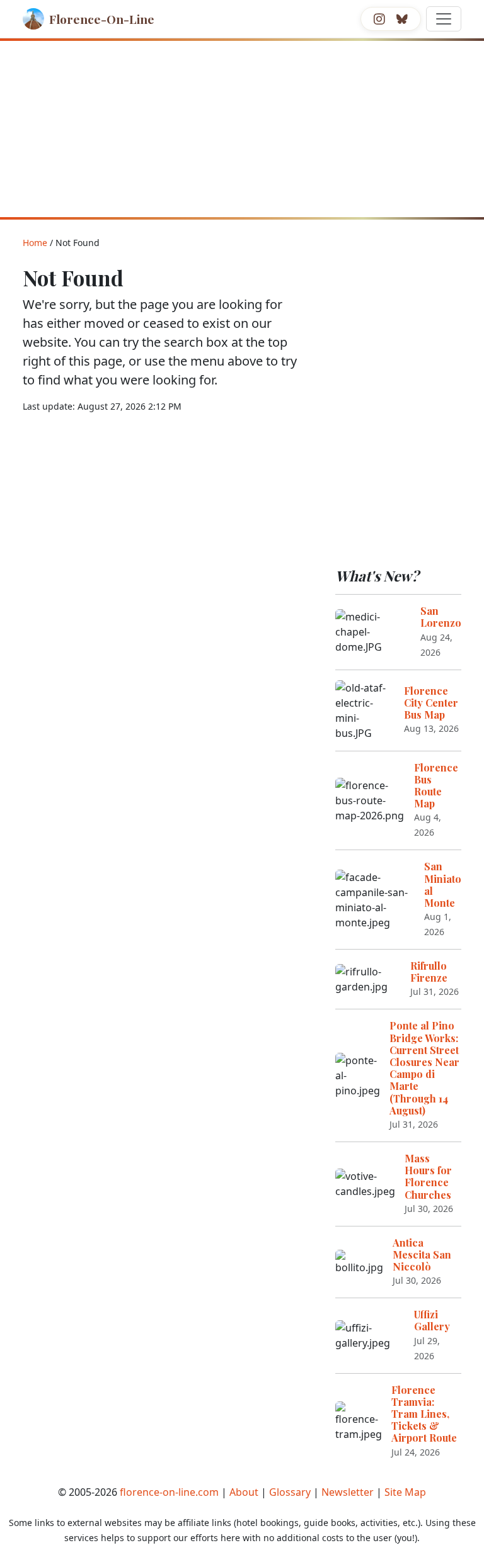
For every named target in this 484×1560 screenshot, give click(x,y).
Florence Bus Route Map (436, 786)
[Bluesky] (402, 19)
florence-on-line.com (169, 1492)
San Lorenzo (440, 616)
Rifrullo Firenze (428, 971)
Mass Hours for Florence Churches (428, 1176)
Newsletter (347, 1492)
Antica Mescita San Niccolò (422, 1254)
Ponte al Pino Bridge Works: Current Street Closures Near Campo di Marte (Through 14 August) (424, 1067)
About (243, 1492)
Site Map (405, 1492)
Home (35, 243)
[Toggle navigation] (443, 18)
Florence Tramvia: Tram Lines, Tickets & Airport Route (424, 1414)
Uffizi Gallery (432, 1320)
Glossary (290, 1492)
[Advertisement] (242, 129)
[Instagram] (379, 19)
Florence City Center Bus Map (431, 702)
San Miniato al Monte (442, 884)
